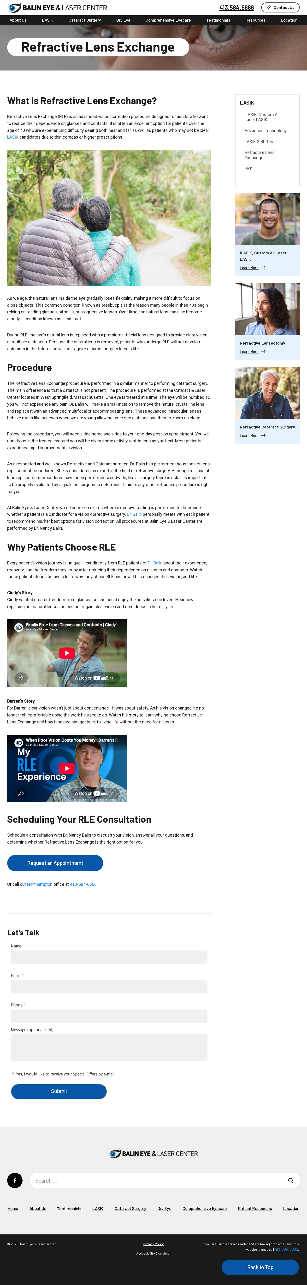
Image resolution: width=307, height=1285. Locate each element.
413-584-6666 (83, 884)
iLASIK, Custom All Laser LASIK (262, 117)
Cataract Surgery (85, 20)
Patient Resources (255, 1208)
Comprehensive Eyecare (168, 20)
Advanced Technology (266, 130)
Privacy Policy (153, 1244)
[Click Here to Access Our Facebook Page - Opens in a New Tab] (15, 1180)
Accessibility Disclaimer (153, 1253)
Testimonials (218, 20)
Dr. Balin (134, 514)
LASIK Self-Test (260, 141)
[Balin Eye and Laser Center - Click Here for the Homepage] (57, 7)
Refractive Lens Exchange (260, 155)
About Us (18, 20)
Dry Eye (123, 20)
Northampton (40, 884)
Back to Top (260, 1267)
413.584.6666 (236, 7)
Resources (256, 20)
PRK (249, 168)
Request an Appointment (55, 863)
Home (13, 1208)
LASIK (47, 20)
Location (289, 20)
